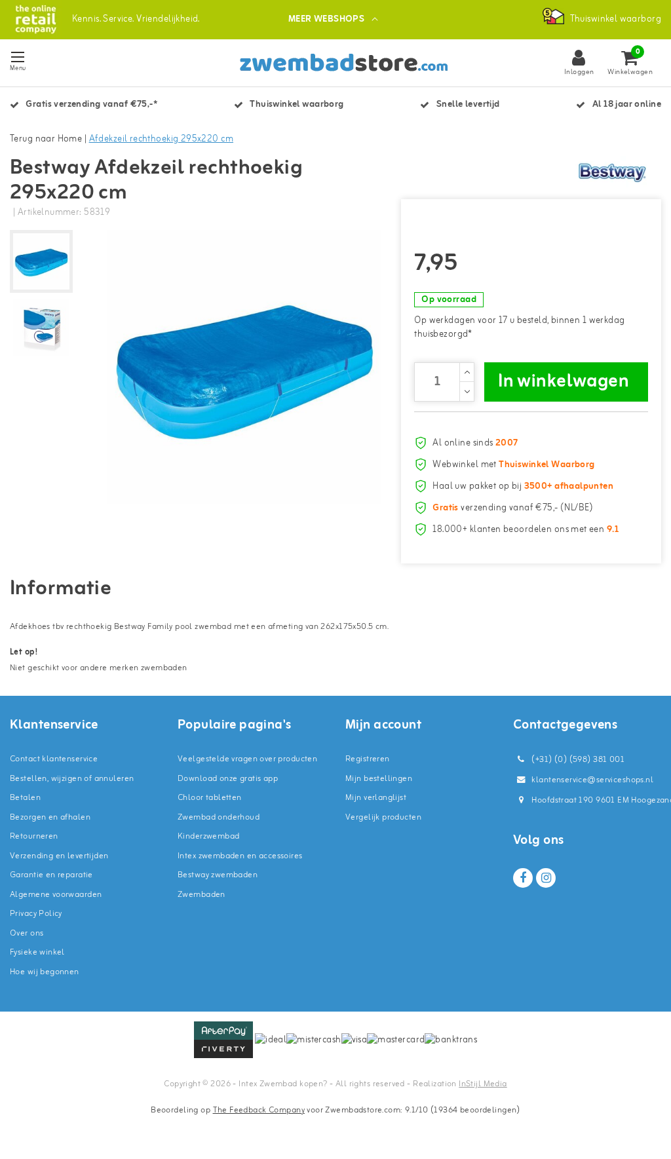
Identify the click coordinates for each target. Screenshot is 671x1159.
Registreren (367, 759)
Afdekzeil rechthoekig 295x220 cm (161, 139)
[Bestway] (612, 172)
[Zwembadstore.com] (36, 19)
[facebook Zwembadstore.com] (523, 878)
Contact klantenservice (54, 759)
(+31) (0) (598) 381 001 (576, 760)
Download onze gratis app (228, 779)
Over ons (26, 933)
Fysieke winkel (37, 952)
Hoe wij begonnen (44, 972)
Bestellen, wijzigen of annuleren (72, 779)
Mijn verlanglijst (375, 798)
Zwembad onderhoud (218, 817)
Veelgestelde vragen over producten (247, 759)
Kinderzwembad (208, 836)
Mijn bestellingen (378, 779)
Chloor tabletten (210, 798)
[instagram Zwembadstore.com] (546, 878)
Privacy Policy (36, 914)
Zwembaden (201, 895)
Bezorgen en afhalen (50, 817)
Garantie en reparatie (51, 875)
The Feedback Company (259, 1110)
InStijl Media (483, 1084)
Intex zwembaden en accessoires (240, 856)
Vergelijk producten (383, 817)
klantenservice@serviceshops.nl (592, 780)
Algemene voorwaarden (56, 895)
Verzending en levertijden (59, 856)
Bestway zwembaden (218, 875)
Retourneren (34, 836)
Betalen (25, 798)
